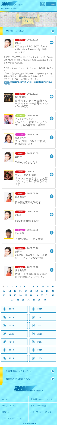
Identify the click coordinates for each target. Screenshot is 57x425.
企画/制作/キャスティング (41, 399)
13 (4, 291)
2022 (11, 325)
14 (10, 291)
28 (31, 295)
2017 (39, 342)
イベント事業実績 (38, 406)
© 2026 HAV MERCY (28, 423)
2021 (39, 325)
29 (36, 295)
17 (26, 291)
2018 (11, 342)
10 (42, 286)
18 (31, 291)
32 (53, 295)
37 (34, 300)
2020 (11, 333)
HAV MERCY (6, 8)
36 (28, 300)
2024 (11, 317)
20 (42, 291)
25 (15, 295)
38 (39, 300)
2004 (39, 358)
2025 (39, 309)
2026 (11, 309)
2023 (39, 317)
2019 (39, 333)
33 (12, 300)
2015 (39, 350)
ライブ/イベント (9, 406)
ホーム (5, 399)
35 (23, 300)
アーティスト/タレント (12, 418)
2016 (11, 350)
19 (36, 291)
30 (42, 295)
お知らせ (6, 412)
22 (53, 291)
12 (53, 286)
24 (10, 295)
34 (18, 300)
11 (48, 286)
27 (26, 295)
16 (20, 291)
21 (47, 291)
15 (15, 291)
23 (4, 295)
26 (20, 295)
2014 (11, 358)
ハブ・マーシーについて (41, 412)
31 (47, 295)
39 (45, 300)
